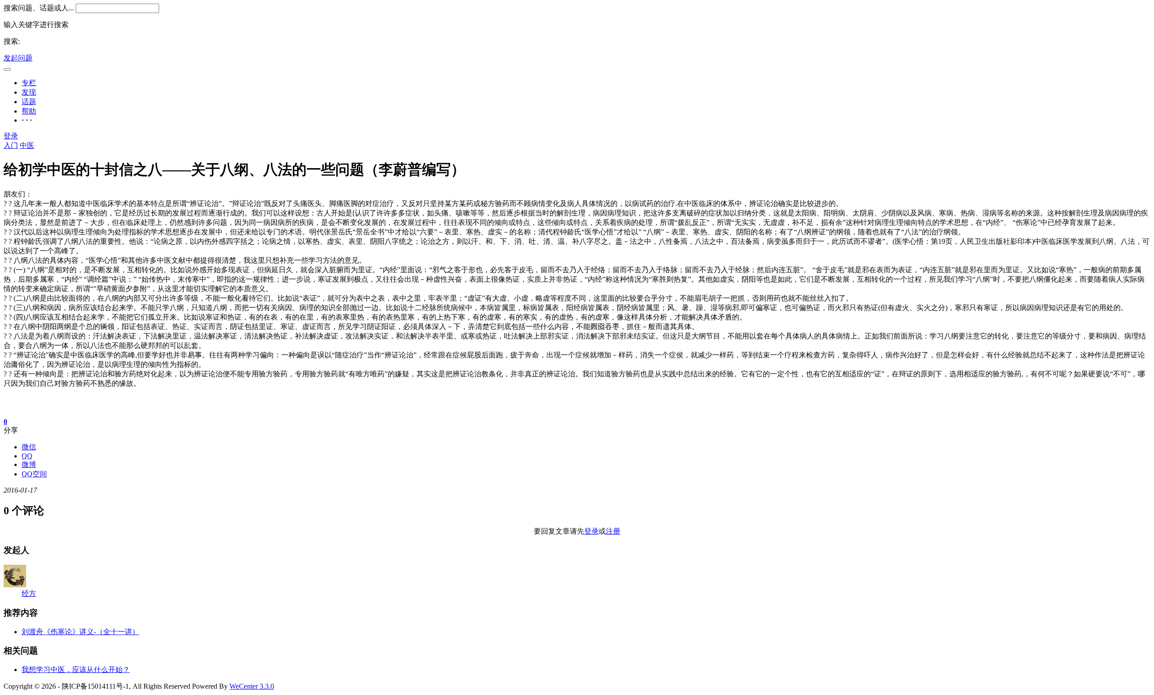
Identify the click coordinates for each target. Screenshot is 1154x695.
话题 (29, 101)
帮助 (29, 111)
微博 (29, 464)
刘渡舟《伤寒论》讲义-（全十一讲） (80, 632)
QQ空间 (34, 474)
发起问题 (18, 58)
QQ (27, 456)
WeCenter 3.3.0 (251, 686)
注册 (613, 531)
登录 (11, 136)
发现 (29, 92)
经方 (29, 593)
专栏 (29, 83)
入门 (11, 145)
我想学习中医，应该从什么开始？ (76, 669)
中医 (27, 145)
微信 (29, 447)
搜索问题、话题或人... (39, 8)
